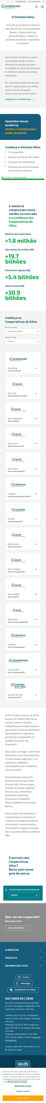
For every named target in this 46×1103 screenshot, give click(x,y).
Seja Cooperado (16, 928)
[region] (23, 1085)
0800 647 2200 (22, 998)
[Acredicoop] (23, 1065)
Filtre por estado (11, 327)
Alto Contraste (34, 1)
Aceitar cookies (23, 1098)
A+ (43, 1)
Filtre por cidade (11, 337)
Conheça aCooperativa (23, 360)
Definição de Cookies (23, 1086)
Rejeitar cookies (23, 1091)
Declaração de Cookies (17, 1082)
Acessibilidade (21, 1)
